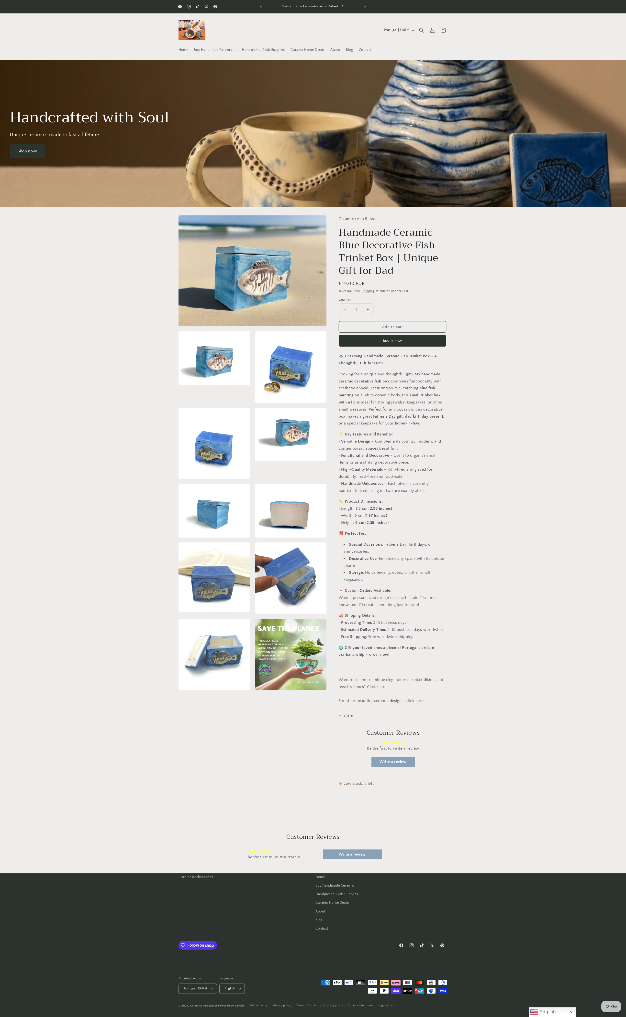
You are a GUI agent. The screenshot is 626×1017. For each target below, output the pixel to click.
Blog (318, 920)
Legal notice (386, 1005)
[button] (215, 50)
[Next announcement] (365, 6)
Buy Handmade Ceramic (334, 886)
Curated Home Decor (332, 903)
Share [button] (348, 716)
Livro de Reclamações (196, 877)
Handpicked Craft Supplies (336, 894)
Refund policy (258, 1005)
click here (415, 701)
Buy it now (392, 341)
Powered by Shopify (231, 1005)
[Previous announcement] (261, 6)
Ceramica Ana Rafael (203, 1005)
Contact (321, 929)
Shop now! (27, 151)
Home (320, 877)
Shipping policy (333, 1005)
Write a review (393, 762)
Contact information (360, 1005)
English (547, 1011)
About (320, 911)
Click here (376, 687)
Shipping (368, 291)
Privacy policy (282, 1005)
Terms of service (307, 1005)
